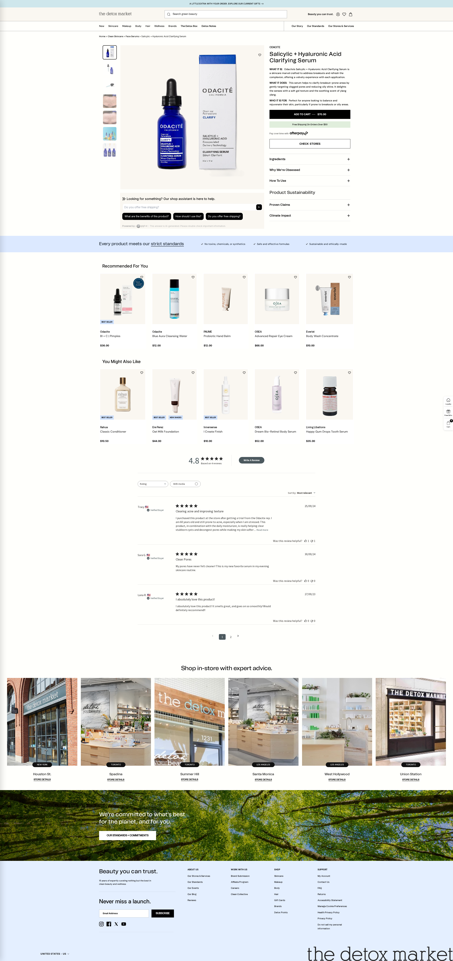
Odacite (274, 47)
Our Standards (315, 26)
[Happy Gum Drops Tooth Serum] (329, 394)
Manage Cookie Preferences (332, 906)
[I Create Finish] (226, 394)
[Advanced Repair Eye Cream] (277, 299)
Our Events (193, 888)
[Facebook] (109, 924)
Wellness (159, 26)
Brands (172, 26)
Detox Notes (209, 26)
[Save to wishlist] (259, 55)
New (101, 26)
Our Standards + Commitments (127, 835)
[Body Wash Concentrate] (329, 298)
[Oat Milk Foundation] (174, 394)
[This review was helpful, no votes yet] (305, 581)
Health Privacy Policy (329, 912)
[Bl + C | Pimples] (122, 298)
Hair (147, 26)
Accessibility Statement (330, 900)
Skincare (113, 26)
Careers (235, 888)
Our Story (297, 26)
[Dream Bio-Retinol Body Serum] (277, 394)
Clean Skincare (115, 36)
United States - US (53, 953)
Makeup (126, 26)
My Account (324, 876)
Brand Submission (240, 876)
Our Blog (192, 894)
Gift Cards (279, 900)
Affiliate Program (239, 882)
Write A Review (252, 460)
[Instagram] (101, 924)
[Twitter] (116, 924)
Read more (262, 529)
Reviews (192, 900)
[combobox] (153, 484)
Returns (322, 894)
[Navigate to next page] (239, 636)
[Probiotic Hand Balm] (226, 299)
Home (102, 36)
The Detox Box (189, 26)
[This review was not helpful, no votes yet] (312, 581)
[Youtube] (123, 924)
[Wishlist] (344, 14)
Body (138, 26)
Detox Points (281, 912)
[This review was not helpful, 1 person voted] (312, 541)
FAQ (320, 888)
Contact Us (323, 882)
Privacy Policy (325, 918)
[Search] (169, 14)
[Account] (338, 14)
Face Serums (132, 36)
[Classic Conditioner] (122, 394)
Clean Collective (239, 894)
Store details (42, 779)
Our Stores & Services (341, 26)
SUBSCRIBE (163, 913)
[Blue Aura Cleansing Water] (174, 299)
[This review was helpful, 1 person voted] (305, 541)
